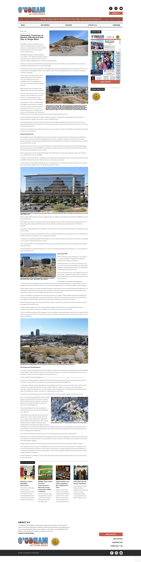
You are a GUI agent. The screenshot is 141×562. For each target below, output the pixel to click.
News (23, 25)
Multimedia (45, 25)
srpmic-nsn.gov (96, 103)
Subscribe (116, 25)
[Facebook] (110, 8)
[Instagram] (116, 8)
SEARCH (115, 13)
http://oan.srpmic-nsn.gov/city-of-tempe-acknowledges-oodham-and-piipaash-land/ (63, 377)
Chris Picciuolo (25, 41)
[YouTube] (121, 8)
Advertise (117, 542)
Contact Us (92, 25)
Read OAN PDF (106, 82)
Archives (68, 25)
